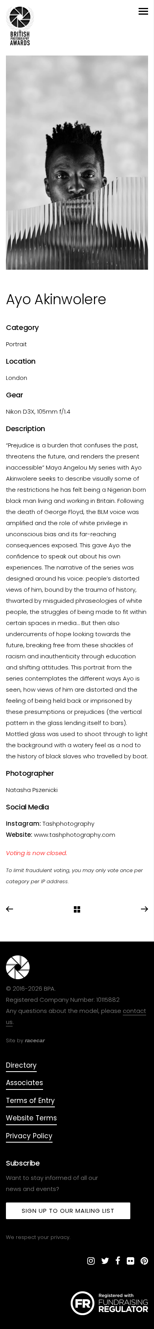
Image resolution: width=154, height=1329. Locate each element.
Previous (10, 909)
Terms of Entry (30, 1100)
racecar (35, 1040)
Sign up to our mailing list (68, 1210)
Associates (24, 1082)
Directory (21, 1065)
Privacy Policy (29, 1136)
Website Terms (31, 1118)
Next (144, 909)
